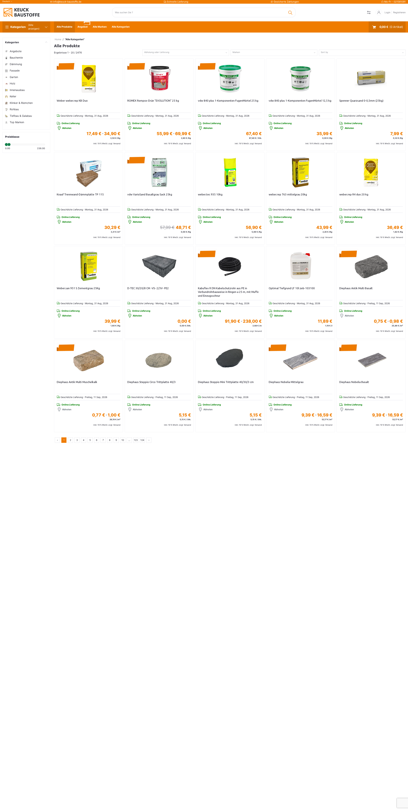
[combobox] (185, 53)
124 (142, 440)
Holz (12, 83)
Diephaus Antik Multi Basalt (356, 288)
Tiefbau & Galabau (20, 115)
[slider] (6, 144)
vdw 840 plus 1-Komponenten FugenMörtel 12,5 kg (300, 100)
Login (387, 12)
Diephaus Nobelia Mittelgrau (286, 381)
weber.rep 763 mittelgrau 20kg (288, 194)
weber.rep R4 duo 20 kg (353, 194)
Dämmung (15, 64)
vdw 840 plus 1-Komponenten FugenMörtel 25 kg (228, 100)
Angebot (82, 26)
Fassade (14, 70)
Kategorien (12, 42)
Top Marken (16, 122)
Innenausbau (17, 90)
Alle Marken (100, 26)
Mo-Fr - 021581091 (395, 1)
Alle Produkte (64, 26)
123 (136, 440)
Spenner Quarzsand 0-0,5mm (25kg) (361, 100)
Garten (13, 77)
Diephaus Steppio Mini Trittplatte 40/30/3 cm (226, 381)
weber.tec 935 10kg (210, 194)
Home (58, 39)
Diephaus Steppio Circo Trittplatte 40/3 (151, 381)
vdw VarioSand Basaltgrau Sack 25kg (149, 194)
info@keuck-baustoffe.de (67, 1)
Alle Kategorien (121, 26)
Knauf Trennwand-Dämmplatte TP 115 (80, 194)
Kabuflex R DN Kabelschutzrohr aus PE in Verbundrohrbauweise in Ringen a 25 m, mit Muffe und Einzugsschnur (228, 292)
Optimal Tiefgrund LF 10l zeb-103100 (292, 288)
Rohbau (14, 109)
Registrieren (399, 12)
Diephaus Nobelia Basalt (354, 381)
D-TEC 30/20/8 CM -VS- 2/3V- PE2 (148, 288)
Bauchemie (16, 57)
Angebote (15, 51)
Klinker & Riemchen (21, 102)
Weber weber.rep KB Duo (72, 100)
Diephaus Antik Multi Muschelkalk (77, 381)
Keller (12, 96)
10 (122, 440)
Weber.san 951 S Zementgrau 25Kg (78, 288)
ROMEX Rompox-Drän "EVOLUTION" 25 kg (153, 100)
